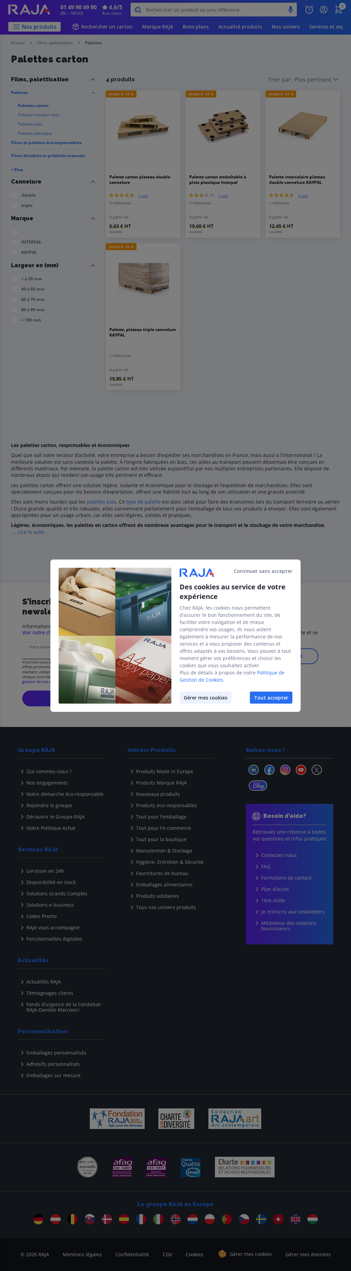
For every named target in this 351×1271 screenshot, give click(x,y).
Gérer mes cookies (205, 697)
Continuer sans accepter (263, 571)
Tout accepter (271, 697)
